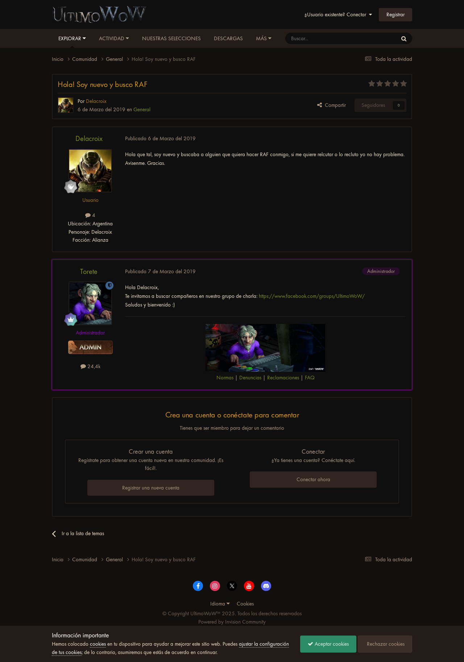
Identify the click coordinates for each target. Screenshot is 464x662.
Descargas (228, 38)
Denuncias (250, 377)
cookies (98, 644)
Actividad (112, 38)
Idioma (218, 603)
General (141, 109)
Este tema (377, 38)
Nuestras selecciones (171, 38)
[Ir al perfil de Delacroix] (66, 105)
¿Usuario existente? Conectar (336, 14)
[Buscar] (403, 38)
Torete (89, 271)
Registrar (395, 14)
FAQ (310, 377)
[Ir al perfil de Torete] (90, 303)
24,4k (93, 366)
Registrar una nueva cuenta (150, 487)
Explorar (70, 38)
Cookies (245, 603)
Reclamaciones (283, 377)
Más (261, 38)
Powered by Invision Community (232, 622)
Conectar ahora (313, 479)
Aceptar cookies (331, 644)
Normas (224, 377)
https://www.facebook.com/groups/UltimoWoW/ (312, 296)
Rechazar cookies (385, 644)
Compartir (334, 105)
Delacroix (89, 138)
